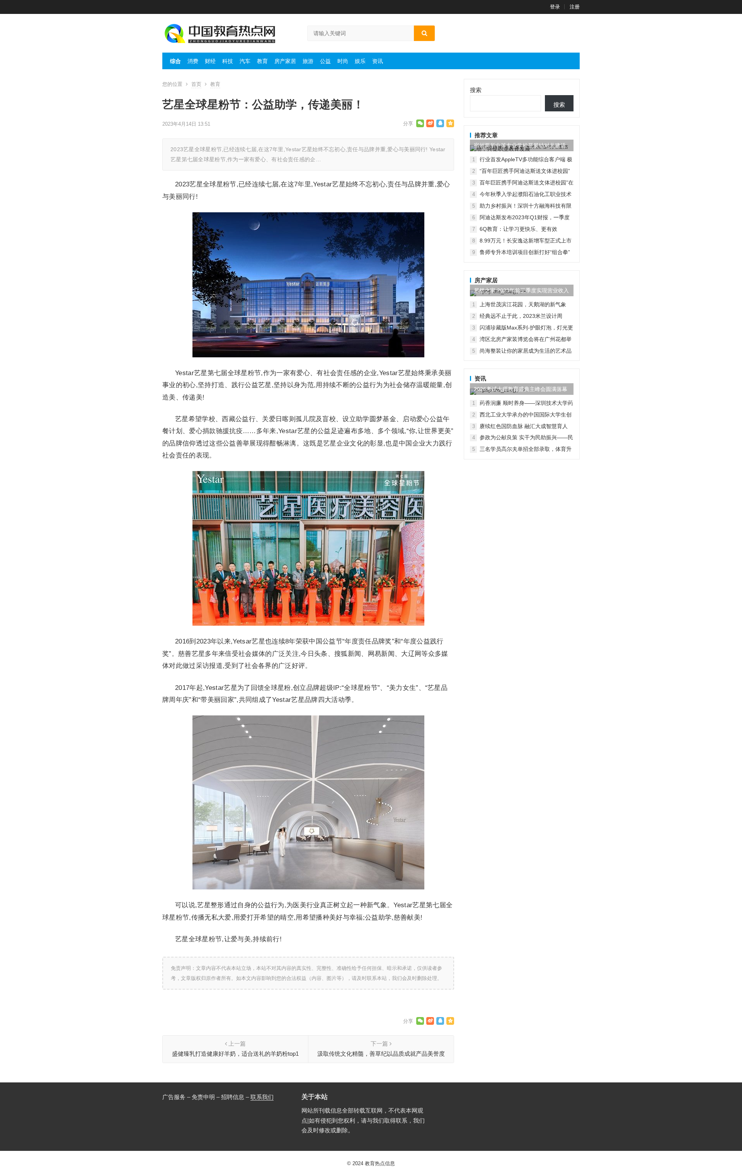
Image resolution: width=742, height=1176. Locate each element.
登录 (555, 7)
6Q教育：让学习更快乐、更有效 (518, 229)
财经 (210, 61)
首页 (196, 84)
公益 (325, 61)
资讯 (377, 61)
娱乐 (360, 61)
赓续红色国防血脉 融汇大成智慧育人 (524, 426)
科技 (227, 61)
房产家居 (285, 61)
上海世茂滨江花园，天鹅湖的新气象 (523, 304)
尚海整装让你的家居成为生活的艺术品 (526, 351)
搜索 (476, 90)
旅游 (308, 61)
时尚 (342, 61)
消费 (192, 61)
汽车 (245, 61)
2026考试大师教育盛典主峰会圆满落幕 (520, 389)
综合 (175, 61)
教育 (262, 61)
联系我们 (262, 1097)
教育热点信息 (380, 1163)
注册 (575, 7)
